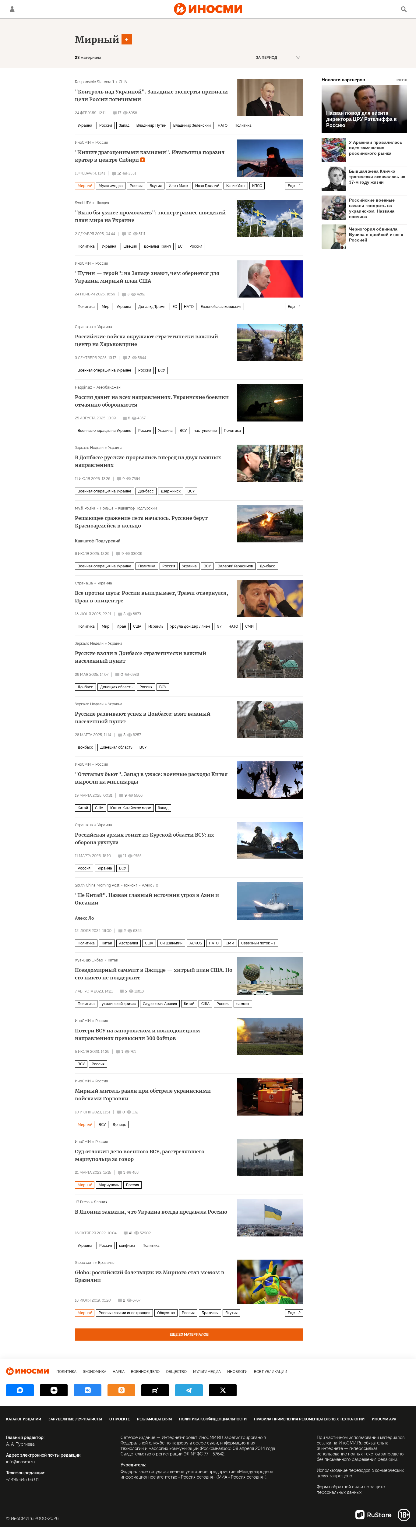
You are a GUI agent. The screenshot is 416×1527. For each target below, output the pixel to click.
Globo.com (84, 1263)
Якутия (156, 186)
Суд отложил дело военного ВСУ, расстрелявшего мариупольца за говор (139, 1155)
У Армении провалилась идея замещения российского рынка (375, 148)
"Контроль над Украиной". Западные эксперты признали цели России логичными (151, 95)
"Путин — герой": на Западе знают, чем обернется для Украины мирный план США (147, 277)
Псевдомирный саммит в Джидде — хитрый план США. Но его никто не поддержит (153, 974)
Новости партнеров (364, 79)
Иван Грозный (207, 186)
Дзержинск (171, 491)
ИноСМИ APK (384, 1419)
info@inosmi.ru (20, 1461)
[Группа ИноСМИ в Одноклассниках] (121, 1390)
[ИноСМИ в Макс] (20, 1390)
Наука (119, 1372)
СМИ (249, 626)
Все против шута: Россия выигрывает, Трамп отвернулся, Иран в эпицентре (151, 597)
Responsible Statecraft (94, 82)
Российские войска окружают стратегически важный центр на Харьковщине (146, 340)
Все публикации (270, 1372)
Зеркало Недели (89, 448)
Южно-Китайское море (130, 808)
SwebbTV (83, 203)
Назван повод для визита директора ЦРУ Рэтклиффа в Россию (361, 119)
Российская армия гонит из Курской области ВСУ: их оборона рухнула (144, 838)
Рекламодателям (154, 1419)
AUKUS (195, 943)
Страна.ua (84, 327)
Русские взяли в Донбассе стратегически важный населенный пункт (140, 657)
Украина (85, 125)
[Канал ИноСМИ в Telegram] (189, 1390)
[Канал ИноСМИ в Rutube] (155, 1390)
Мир (106, 307)
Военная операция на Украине (104, 370)
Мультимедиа (111, 186)
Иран (121, 626)
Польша (107, 508)
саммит (242, 1004)
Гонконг (130, 885)
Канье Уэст (235, 186)
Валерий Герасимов (235, 566)
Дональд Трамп (157, 246)
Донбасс (146, 491)
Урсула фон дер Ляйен (190, 626)
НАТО (222, 125)
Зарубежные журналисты (75, 1419)
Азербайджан (109, 387)
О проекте (119, 1419)
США (123, 82)
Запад (124, 125)
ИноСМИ (83, 142)
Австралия (128, 943)
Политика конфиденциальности (213, 1419)
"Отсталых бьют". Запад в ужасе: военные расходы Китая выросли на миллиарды (151, 778)
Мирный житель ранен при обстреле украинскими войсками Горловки (143, 1095)
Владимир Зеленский (192, 125)
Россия (105, 125)
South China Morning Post (97, 885)
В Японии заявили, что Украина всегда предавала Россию (151, 1212)
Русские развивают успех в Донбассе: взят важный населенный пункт (142, 718)
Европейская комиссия (221, 307)
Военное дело (145, 1372)
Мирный (97, 39)
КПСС (257, 186)
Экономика (94, 1372)
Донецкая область (116, 687)
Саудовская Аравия (160, 1004)
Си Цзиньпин (171, 943)
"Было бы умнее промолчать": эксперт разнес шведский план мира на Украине (150, 216)
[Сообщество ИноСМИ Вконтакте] (87, 1390)
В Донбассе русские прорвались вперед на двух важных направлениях (148, 461)
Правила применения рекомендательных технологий (309, 1419)
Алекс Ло (150, 885)
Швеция (102, 203)
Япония (100, 1202)
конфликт (127, 1245)
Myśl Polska (85, 508)
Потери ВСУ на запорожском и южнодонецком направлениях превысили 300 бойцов (137, 1034)
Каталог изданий (23, 1419)
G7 (219, 626)
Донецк (119, 1125)
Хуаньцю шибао (89, 960)
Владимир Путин (151, 125)
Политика (243, 125)
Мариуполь (109, 1185)
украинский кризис (119, 1004)
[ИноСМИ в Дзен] (54, 1390)
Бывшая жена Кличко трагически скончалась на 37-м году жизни (377, 177)
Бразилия (106, 1263)
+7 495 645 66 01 (22, 1479)
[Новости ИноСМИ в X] (223, 1390)
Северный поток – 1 (258, 943)
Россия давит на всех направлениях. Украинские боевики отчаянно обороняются (152, 401)
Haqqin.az (83, 387)
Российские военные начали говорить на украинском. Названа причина (372, 208)
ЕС (180, 246)
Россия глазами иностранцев (124, 1313)
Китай (83, 808)
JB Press (82, 1202)
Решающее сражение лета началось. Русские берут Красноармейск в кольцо (141, 522)
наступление (205, 430)
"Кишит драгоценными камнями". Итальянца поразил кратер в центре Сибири (149, 156)
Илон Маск (178, 186)
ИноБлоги (237, 1372)
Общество (166, 1313)
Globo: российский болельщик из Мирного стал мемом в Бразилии (149, 1276)
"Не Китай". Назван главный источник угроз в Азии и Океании (147, 899)
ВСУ (161, 370)
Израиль (155, 626)
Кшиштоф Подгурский (137, 508)
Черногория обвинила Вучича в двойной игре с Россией (376, 234)
